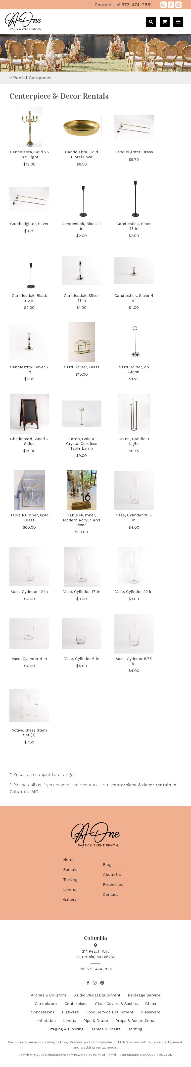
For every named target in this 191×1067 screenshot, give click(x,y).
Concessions (42, 1012)
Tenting (70, 879)
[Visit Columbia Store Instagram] (163, 4)
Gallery (70, 899)
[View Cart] (165, 22)
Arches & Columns (49, 995)
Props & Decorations (134, 1020)
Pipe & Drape (95, 1020)
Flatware (70, 1012)
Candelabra (46, 1003)
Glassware (150, 1012)
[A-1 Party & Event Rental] (23, 30)
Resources (113, 884)
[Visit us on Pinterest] (178, 4)
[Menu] (178, 22)
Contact (110, 894)
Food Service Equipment (109, 1012)
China (150, 1003)
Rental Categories (32, 77)
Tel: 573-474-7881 (95, 969)
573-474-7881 (123, 4)
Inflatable (46, 1020)
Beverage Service (144, 995)
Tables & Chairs (106, 1029)
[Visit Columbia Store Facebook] (171, 4)
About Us (112, 874)
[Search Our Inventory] (151, 22)
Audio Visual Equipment (97, 995)
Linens (69, 889)
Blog (107, 864)
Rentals (70, 869)
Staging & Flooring (66, 1029)
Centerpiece (76, 1003)
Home (69, 859)
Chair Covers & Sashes (116, 1003)
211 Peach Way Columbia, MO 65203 (95, 954)
